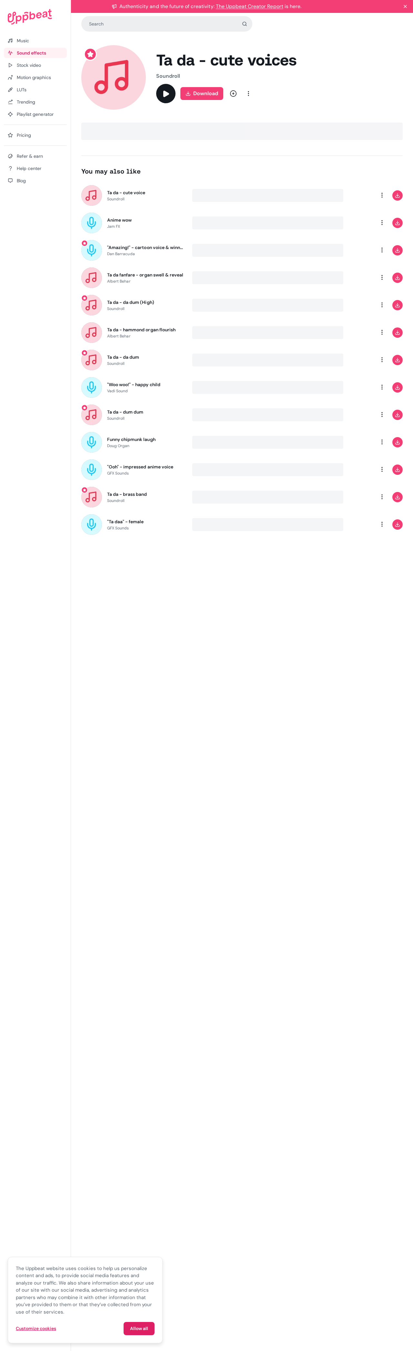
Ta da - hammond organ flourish (141, 330)
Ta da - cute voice (126, 192)
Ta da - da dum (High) (130, 302)
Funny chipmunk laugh (131, 439)
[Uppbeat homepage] (35, 17)
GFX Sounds (118, 473)
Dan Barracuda (121, 253)
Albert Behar (119, 281)
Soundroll (168, 76)
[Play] (166, 93)
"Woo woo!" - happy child (133, 384)
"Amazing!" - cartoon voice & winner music (146, 247)
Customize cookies (36, 1328)
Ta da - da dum (123, 357)
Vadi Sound (117, 391)
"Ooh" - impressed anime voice (140, 467)
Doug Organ (118, 445)
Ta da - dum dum (125, 412)
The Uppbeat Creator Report (249, 6)
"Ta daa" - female (125, 522)
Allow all (139, 1328)
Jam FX (113, 226)
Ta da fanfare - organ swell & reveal (145, 275)
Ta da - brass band (127, 494)
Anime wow (119, 220)
